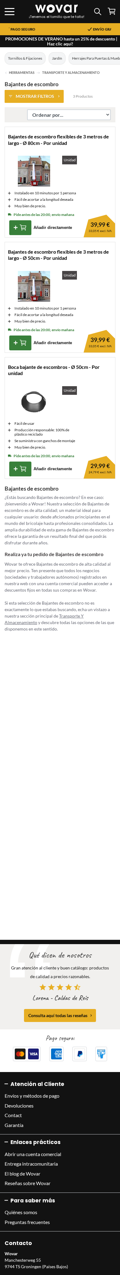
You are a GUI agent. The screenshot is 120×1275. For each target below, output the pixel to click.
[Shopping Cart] (111, 11)
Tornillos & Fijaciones (25, 58)
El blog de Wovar (22, 1173)
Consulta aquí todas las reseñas (57, 1015)
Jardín (57, 58)
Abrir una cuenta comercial (33, 1154)
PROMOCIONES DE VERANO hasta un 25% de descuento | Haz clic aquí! (61, 41)
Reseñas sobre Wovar (27, 1183)
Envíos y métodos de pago (32, 1096)
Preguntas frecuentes (27, 1222)
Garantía (14, 1125)
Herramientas (21, 72)
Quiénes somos (21, 1212)
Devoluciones (19, 1105)
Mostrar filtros (35, 96)
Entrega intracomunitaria (31, 1164)
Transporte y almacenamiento (71, 72)
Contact (13, 1115)
